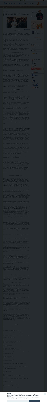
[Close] (45, 394)
